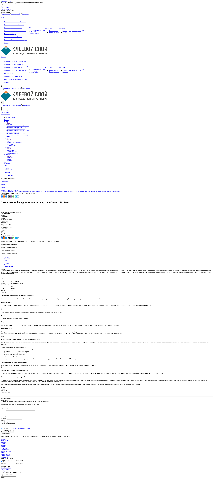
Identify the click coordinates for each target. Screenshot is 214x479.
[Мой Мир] (6, 196)
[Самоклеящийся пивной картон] (15, 35)
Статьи (3, 443)
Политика (3, 445)
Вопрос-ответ (4, 457)
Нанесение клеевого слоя (8, 451)
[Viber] (11, 196)
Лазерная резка (5, 449)
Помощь (3, 452)
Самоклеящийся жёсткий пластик (32, 191)
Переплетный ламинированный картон (104, 191)
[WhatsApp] (13, 196)
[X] (9, 196)
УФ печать (4, 448)
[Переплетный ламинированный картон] (15, 38)
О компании (4, 440)
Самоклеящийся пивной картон (84, 191)
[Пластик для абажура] (15, 32)
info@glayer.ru (6, 181)
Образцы (118, 191)
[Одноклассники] (4, 196)
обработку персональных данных (20, 428)
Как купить (10, 150)
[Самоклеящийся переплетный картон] (15, 29)
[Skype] (16, 196)
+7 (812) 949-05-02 (6, 7)
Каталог (9, 124)
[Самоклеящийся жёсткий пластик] (15, 23)
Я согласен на (16, 428)
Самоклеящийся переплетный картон (52, 191)
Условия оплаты (5, 454)
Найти (2, 477)
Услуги (9, 141)
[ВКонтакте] (2, 196)
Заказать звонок (5, 114)
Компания (10, 157)
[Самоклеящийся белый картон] (15, 26)
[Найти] (1, 6)
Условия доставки (6, 455)
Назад (9, 123)
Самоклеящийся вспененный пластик (11, 191)
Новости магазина (7, 462)
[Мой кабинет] (1, 15)
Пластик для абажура (69, 191)
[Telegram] (18, 196)
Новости (3, 442)
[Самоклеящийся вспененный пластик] (15, 20)
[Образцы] (15, 41)
